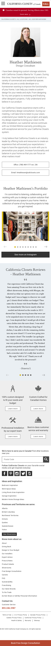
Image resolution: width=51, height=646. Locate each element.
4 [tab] (23, 247)
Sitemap (37, 620)
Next (45, 247)
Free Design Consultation (11, 571)
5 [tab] (25, 247)
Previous (5, 247)
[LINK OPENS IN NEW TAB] (4, 473)
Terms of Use (6, 615)
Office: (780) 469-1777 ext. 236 (25, 165)
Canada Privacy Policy (38, 615)
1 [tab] (15, 247)
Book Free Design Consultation (20, 642)
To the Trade (7, 592)
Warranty (28, 620)
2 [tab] (17, 247)
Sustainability (7, 582)
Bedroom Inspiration (10, 485)
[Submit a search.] (46, 459)
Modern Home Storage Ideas (13, 499)
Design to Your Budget (10, 550)
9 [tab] (36, 247)
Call (46, 4)
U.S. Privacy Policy (20, 615)
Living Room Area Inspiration (13, 492)
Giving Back (6, 547)
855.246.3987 (9, 608)
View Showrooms (9, 534)
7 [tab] (30, 247)
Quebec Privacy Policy (14, 618)
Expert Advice (7, 557)
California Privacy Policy (33, 618)
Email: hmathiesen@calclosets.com (25, 173)
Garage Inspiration (9, 496)
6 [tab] (28, 247)
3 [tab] (20, 247)
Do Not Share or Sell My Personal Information (19, 596)
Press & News (7, 561)
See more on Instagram (25, 254)
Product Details (8, 564)
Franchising (6, 585)
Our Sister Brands (9, 589)
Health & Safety (16, 620)
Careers (5, 575)
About (4, 543)
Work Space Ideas (9, 489)
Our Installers (7, 554)
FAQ (3, 578)
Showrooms (6, 568)
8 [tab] (33, 247)
